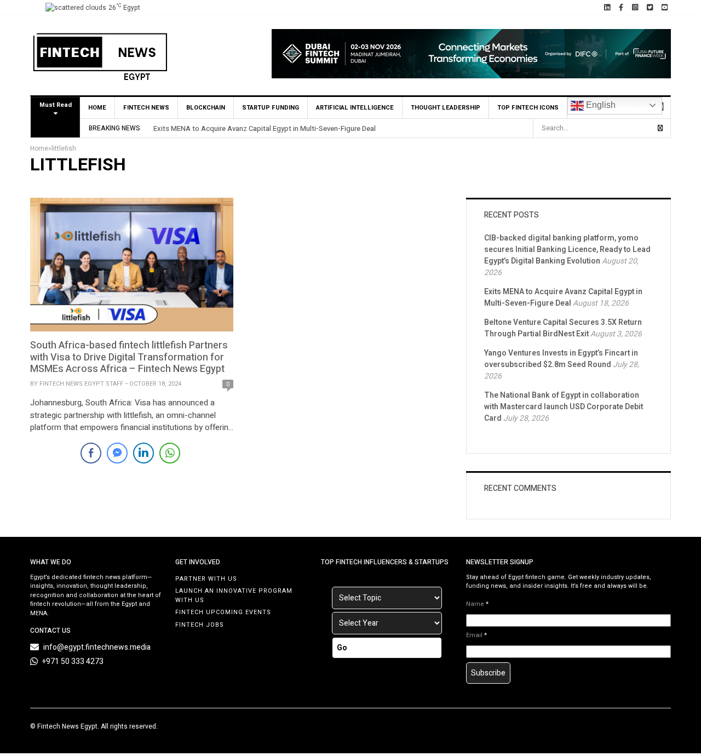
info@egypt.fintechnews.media (97, 647)
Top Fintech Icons (528, 107)
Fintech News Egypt (67, 726)
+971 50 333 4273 (73, 661)
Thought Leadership (445, 107)
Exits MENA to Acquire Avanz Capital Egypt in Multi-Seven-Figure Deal (264, 128)
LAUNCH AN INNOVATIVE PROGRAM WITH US (233, 595)
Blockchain (205, 107)
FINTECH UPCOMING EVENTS (223, 612)
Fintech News (146, 107)
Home (97, 107)
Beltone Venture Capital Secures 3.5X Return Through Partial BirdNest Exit (563, 328)
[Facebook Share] (91, 453)
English (600, 105)
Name (477, 604)
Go (342, 648)
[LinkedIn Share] (143, 453)
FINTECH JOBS (199, 624)
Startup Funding (270, 107)
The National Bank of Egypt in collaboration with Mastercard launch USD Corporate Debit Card (563, 407)
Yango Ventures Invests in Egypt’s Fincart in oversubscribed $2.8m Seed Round (561, 358)
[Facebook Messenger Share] (117, 453)
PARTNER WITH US (206, 578)
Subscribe (488, 673)
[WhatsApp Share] (169, 453)
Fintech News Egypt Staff (81, 383)
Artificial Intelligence (355, 107)
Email (476, 635)
